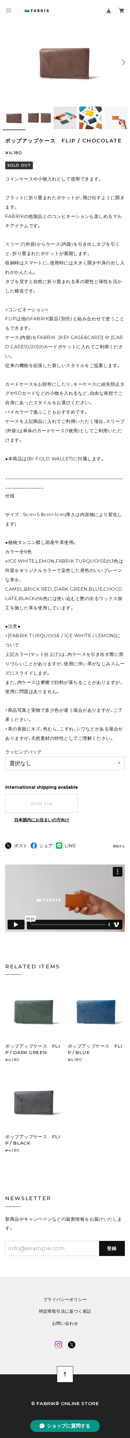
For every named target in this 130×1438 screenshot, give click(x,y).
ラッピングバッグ (23, 752)
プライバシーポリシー (65, 1300)
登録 (112, 1248)
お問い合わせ (65, 1323)
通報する (119, 846)
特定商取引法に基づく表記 (65, 1311)
